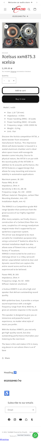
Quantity (5, 76)
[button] (5, 9)
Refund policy (34, 432)
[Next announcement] (37, 2)
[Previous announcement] (4, 2)
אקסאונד (10, 432)
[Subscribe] (33, 410)
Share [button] (7, 358)
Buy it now (20, 99)
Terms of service (15, 436)
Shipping (13, 71)
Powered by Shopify (20, 432)
